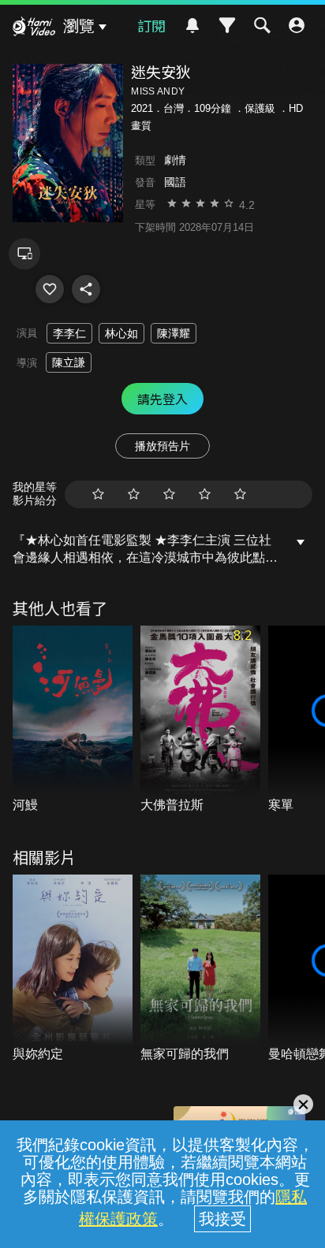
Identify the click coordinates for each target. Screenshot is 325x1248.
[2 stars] (133, 494)
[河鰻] (73, 720)
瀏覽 (79, 26)
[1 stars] (98, 494)
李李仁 (69, 333)
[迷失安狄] (49, 289)
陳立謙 (68, 362)
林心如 (121, 333)
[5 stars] (240, 494)
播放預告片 (162, 446)
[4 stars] (204, 494)
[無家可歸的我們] (200, 969)
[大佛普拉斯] (200, 720)
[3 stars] (169, 494)
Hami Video (34, 28)
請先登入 (162, 398)
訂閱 (151, 25)
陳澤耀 (173, 333)
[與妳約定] (73, 969)
